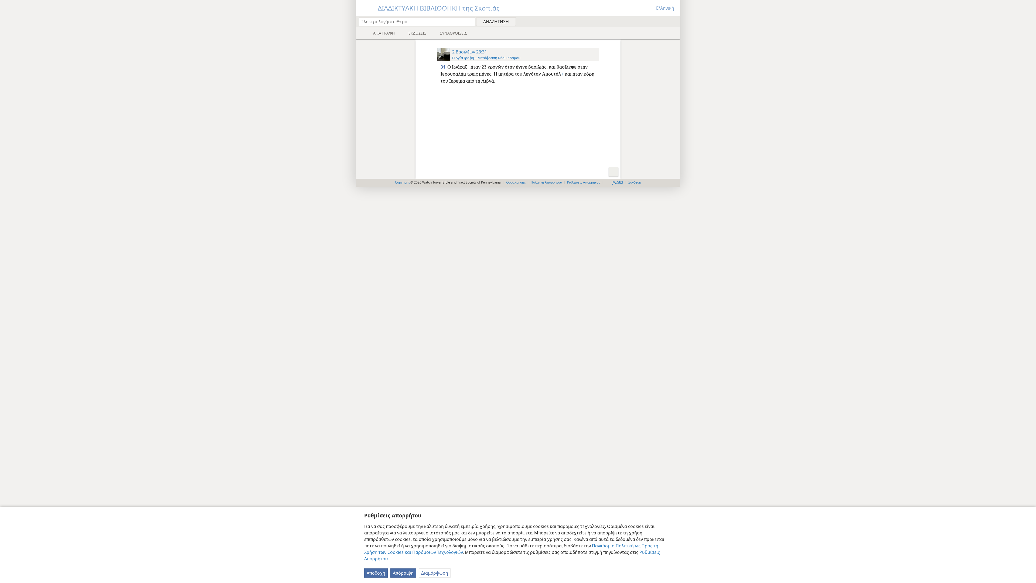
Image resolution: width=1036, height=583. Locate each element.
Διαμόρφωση (434, 573)
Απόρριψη (403, 573)
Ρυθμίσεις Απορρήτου (583, 182)
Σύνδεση (634, 182)
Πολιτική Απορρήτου (546, 182)
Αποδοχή (376, 573)
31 (443, 67)
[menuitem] (674, 21)
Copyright (402, 182)
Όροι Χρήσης (516, 182)
